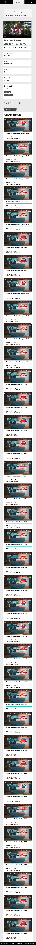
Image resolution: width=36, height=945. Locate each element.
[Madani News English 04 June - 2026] (18, 696)
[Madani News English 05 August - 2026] (18, 307)
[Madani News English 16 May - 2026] (18, 902)
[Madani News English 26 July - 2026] (18, 376)
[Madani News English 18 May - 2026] (18, 856)
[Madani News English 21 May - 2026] (18, 788)
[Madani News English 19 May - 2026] (18, 833)
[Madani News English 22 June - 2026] (18, 673)
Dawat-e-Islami (10, 12)
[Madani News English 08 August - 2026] (18, 285)
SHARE (8, 94)
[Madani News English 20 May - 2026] (18, 811)
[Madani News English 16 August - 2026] (18, 170)
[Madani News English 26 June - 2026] (18, 582)
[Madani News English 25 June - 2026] (18, 605)
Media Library (18, 12)
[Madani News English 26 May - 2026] (18, 765)
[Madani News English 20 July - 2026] (18, 490)
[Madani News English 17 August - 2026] (18, 147)
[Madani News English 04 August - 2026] (18, 330)
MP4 (7, 92)
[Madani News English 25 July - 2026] (18, 399)
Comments (10, 109)
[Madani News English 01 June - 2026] (18, 742)
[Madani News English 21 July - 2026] (18, 468)
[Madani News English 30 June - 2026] (18, 559)
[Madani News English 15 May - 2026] (18, 925)
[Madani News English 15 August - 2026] (18, 193)
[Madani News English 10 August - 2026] (18, 239)
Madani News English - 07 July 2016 (16, 15)
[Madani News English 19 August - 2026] (18, 125)
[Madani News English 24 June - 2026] (18, 628)
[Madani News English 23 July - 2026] (18, 445)
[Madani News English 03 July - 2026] (18, 513)
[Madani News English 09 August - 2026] (18, 262)
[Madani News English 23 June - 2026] (18, 650)
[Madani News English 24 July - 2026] (18, 422)
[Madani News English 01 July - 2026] (18, 536)
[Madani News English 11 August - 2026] (18, 216)
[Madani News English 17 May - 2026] (18, 879)
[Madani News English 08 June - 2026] (18, 719)
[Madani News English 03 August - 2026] (18, 353)
